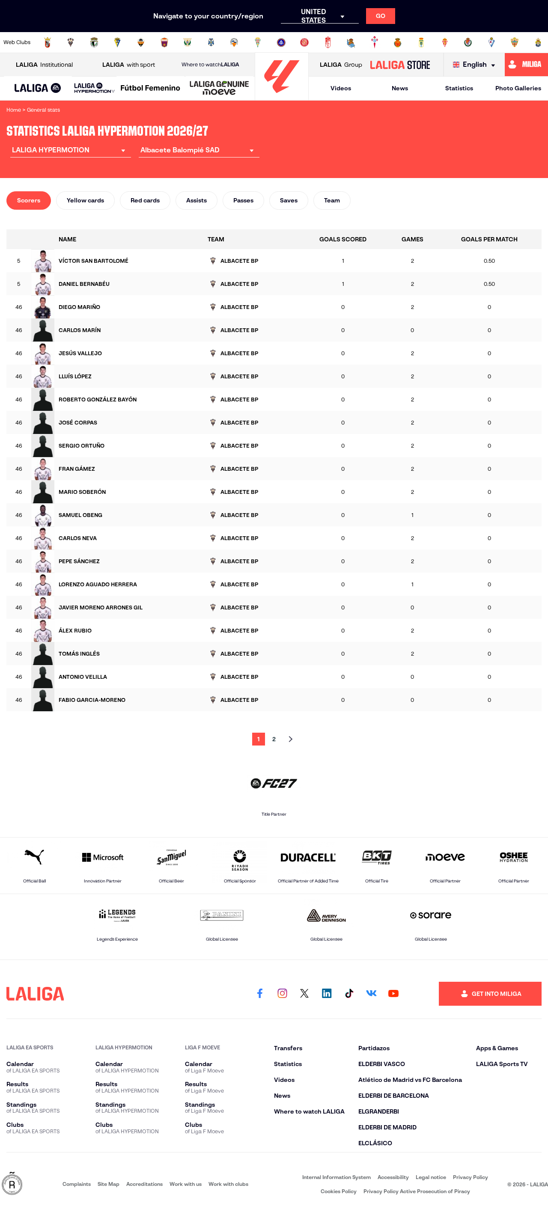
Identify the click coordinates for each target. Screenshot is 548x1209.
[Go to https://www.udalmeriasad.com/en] (514, 42)
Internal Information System (336, 1177)
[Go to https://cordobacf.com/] (257, 42)
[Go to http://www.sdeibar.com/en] (491, 42)
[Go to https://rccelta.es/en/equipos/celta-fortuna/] (374, 42)
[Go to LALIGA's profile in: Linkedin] (326, 993)
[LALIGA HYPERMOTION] (94, 88)
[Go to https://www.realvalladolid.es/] (468, 42)
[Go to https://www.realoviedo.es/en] (421, 42)
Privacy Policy (470, 1177)
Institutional (44, 64)
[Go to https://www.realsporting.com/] (444, 42)
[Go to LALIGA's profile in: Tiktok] (349, 993)
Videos (341, 88)
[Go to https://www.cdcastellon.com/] (140, 42)
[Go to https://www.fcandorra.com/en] (281, 42)
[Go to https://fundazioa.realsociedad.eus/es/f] (351, 42)
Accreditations (144, 1184)
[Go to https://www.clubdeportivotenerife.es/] (211, 42)
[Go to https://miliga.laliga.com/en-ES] (526, 64)
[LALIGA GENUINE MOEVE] (219, 88)
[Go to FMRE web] (12, 1184)
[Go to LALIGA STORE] (399, 64)
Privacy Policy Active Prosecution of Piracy (416, 1191)
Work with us (186, 1184)
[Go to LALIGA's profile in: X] (304, 993)
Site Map (108, 1184)
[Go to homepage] (281, 96)
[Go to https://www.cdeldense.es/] (164, 42)
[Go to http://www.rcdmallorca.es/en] (397, 42)
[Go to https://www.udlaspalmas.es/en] (538, 42)
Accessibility (393, 1177)
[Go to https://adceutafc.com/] (47, 42)
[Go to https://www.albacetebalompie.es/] (70, 42)
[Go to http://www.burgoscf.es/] (94, 42)
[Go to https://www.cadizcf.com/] (117, 42)
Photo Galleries (518, 88)
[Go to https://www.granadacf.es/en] (328, 42)
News (400, 88)
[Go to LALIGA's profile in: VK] (371, 993)
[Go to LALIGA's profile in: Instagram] (282, 993)
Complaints (77, 1184)
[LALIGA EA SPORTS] (37, 88)
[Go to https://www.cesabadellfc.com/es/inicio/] (234, 42)
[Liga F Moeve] (150, 88)
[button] (37, 88)
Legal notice (431, 1177)
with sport (128, 64)
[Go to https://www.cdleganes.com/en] (187, 42)
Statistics (459, 88)
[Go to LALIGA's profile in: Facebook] (260, 993)
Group (341, 64)
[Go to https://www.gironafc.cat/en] (304, 42)
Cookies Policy (339, 1191)
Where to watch (210, 64)
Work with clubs (228, 1184)
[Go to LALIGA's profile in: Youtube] (393, 993)
